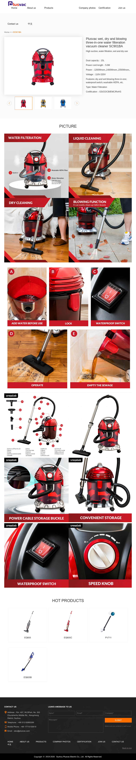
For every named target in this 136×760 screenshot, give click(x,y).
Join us (121, 8)
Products (48, 8)
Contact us (13, 24)
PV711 (108, 637)
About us (31, 8)
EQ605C (68, 637)
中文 (30, 24)
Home (14, 8)
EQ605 (27, 637)
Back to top (127, 748)
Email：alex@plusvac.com (19, 731)
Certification (104, 8)
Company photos (87, 8)
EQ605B (28, 677)
